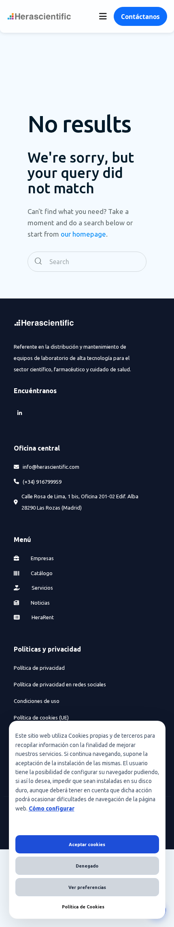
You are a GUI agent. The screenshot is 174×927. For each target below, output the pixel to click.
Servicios (41, 587)
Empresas (42, 558)
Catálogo (41, 573)
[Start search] (38, 262)
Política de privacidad (39, 668)
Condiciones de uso (36, 701)
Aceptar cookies (87, 844)
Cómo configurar (51, 808)
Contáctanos (140, 17)
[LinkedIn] (19, 413)
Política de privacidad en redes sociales (60, 684)
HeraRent (42, 617)
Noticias (40, 602)
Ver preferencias (87, 887)
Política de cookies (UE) (41, 717)
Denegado (87, 866)
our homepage (83, 234)
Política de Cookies (83, 906)
